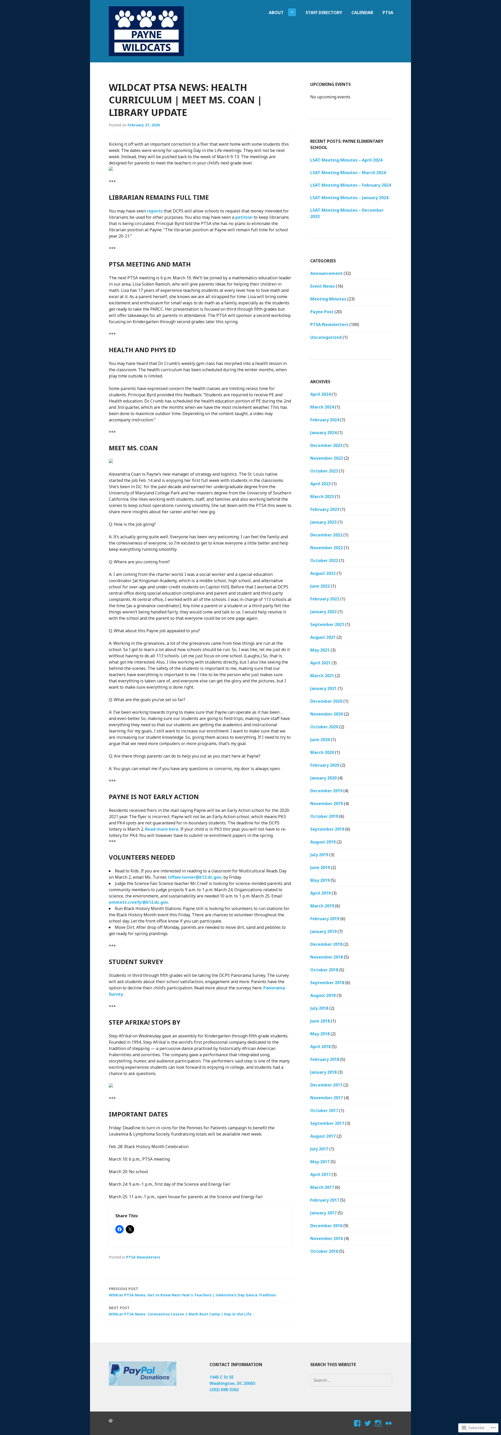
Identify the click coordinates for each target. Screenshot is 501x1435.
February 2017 (324, 1200)
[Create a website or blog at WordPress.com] (110, 1420)
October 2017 (324, 1110)
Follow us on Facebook (357, 1428)
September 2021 (327, 624)
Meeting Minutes (328, 299)
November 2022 (326, 548)
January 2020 (323, 778)
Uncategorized (326, 337)
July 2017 (319, 1149)
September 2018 (327, 982)
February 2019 (324, 919)
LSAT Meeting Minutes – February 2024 (350, 185)
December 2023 (326, 445)
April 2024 (320, 394)
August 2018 (323, 995)
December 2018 (326, 944)
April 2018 (320, 1046)
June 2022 (320, 586)
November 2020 (326, 714)
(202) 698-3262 (224, 1389)
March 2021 (322, 675)
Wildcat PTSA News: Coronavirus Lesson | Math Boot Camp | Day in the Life (180, 1310)
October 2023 (324, 471)
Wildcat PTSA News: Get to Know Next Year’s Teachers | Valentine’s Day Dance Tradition (192, 1291)
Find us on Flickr (388, 1428)
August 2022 (323, 573)
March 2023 (322, 496)
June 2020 (320, 739)
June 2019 (320, 867)
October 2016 (324, 1251)
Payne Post (321, 312)
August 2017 (323, 1136)
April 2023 (320, 484)
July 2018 (319, 1008)
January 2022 (323, 612)
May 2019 (320, 880)
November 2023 (326, 458)
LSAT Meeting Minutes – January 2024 (349, 197)
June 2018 (320, 1021)
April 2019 (320, 893)
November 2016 (326, 1238)
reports (155, 211)
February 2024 (324, 420)
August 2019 (323, 842)
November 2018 (326, 957)
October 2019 (324, 816)
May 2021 (320, 650)
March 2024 (322, 407)
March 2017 (322, 1187)
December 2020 (326, 701)
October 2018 (324, 970)
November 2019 (326, 803)
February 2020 (324, 765)
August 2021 (323, 637)
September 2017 (327, 1123)
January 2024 (323, 432)
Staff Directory (324, 12)
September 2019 (327, 829)
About (276, 12)
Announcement (326, 273)
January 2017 (323, 1213)
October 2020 (324, 727)
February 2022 (324, 599)
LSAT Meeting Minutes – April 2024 (346, 160)
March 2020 (322, 752)
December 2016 (326, 1226)
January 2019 (323, 931)
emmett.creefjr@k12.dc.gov (138, 902)
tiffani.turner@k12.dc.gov (194, 877)
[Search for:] (351, 1380)
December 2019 (326, 791)
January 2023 (323, 522)
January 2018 (323, 1072)
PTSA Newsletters (143, 1257)
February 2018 (324, 1059)
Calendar (362, 12)
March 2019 (322, 906)
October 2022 (324, 560)
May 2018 (320, 1034)
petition (244, 217)
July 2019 (319, 855)
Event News (322, 286)
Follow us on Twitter (367, 1428)
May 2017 (320, 1162)
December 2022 (326, 535)
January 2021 (323, 688)
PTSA (388, 12)
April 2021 (320, 663)
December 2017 (326, 1085)
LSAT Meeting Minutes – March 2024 (348, 172)
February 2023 (324, 509)
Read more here (161, 829)
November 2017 (326, 1098)
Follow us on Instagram (378, 1428)
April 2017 (320, 1174)
